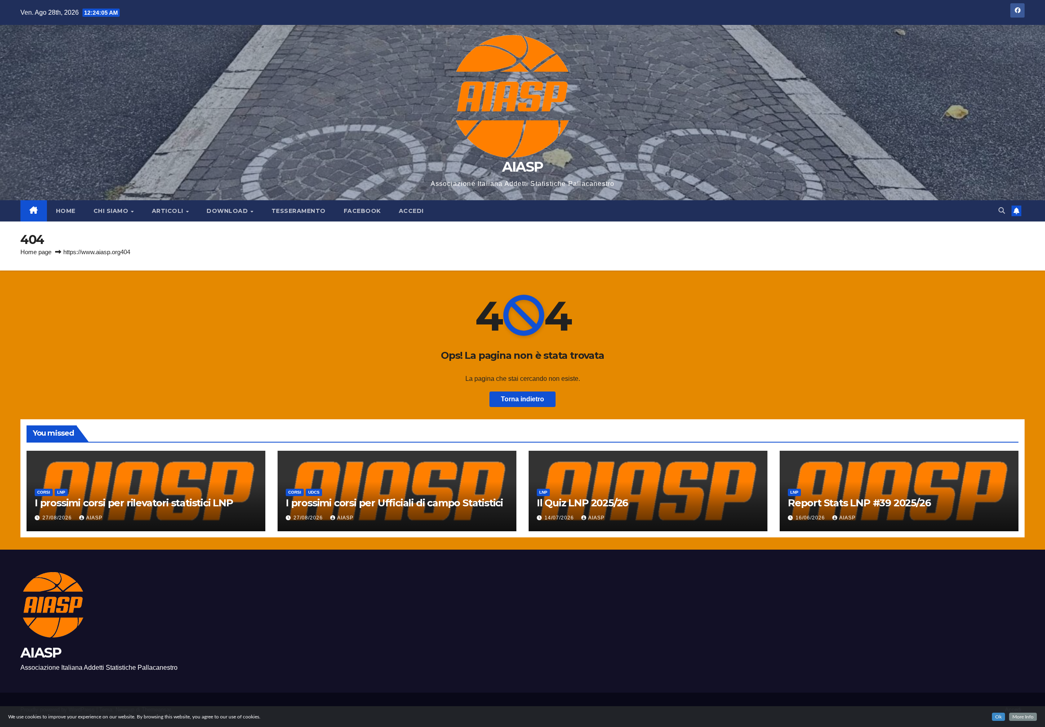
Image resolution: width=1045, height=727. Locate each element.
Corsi (43, 492)
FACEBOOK (362, 211)
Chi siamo (111, 211)
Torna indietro (522, 399)
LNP (61, 492)
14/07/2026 (560, 518)
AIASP (522, 166)
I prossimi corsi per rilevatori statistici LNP (134, 503)
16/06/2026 (811, 518)
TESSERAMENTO (298, 211)
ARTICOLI (168, 211)
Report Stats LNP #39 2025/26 (859, 503)
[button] (1001, 210)
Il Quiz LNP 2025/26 (582, 503)
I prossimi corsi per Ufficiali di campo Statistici (394, 503)
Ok (998, 716)
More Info (1023, 716)
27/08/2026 (57, 518)
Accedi (411, 211)
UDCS (314, 492)
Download (228, 211)
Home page (35, 251)
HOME (66, 211)
